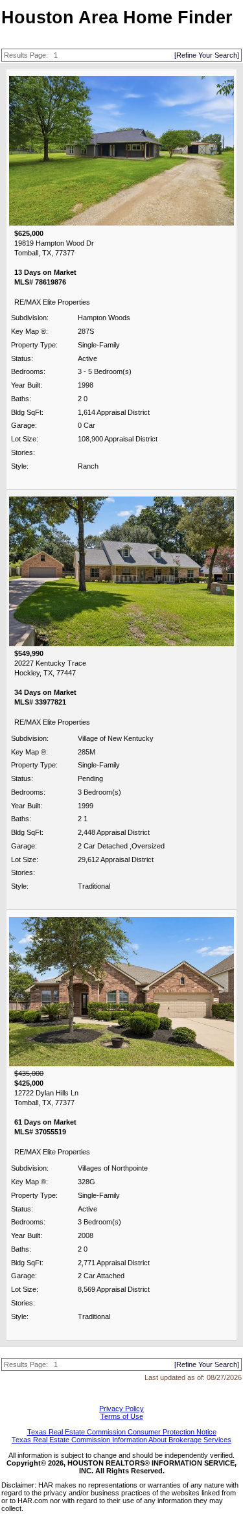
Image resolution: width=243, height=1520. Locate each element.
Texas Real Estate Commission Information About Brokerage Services (121, 1440)
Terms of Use (121, 1416)
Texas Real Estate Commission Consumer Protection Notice (121, 1432)
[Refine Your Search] (206, 55)
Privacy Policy (121, 1408)
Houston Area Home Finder (117, 17)
